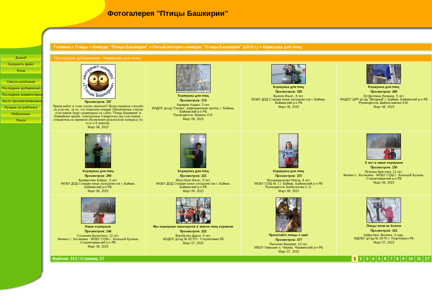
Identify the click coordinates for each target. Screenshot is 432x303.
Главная (62, 47)
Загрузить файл (21, 64)
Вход (21, 70)
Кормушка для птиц (282, 47)
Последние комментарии (21, 94)
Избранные (20, 114)
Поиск (21, 120)
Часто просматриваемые (21, 101)
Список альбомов (21, 82)
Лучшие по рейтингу (20, 107)
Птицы (81, 47)
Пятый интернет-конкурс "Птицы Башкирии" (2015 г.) (205, 47)
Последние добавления (21, 88)
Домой (21, 58)
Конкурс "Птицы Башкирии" (120, 47)
